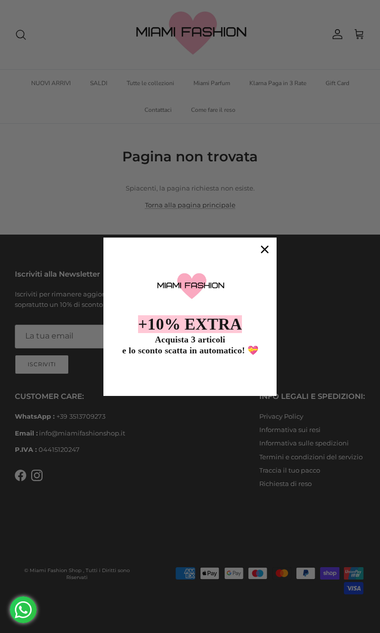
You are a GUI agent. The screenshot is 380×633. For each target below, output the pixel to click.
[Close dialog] (265, 249)
